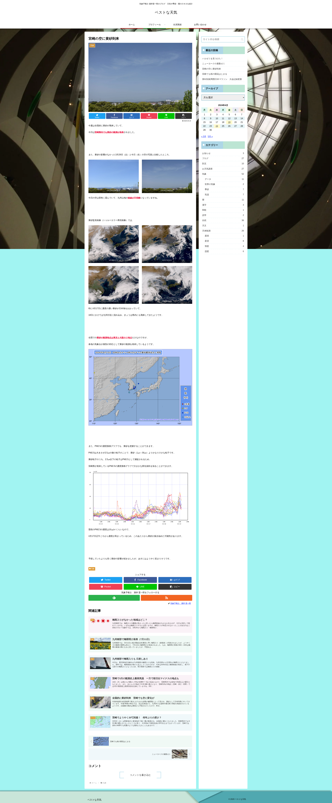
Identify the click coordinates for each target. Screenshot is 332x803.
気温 (224, 194)
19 (229, 122)
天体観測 (223, 231)
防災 (223, 163)
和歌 (223, 210)
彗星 (224, 246)
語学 (223, 215)
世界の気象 (224, 184)
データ (224, 179)
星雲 (224, 241)
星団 (224, 236)
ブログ (223, 158)
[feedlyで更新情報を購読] (114, 598)
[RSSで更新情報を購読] (166, 598)
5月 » (210, 136)
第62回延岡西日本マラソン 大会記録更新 (222, 79)
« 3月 (203, 136)
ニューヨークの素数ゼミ (213, 63)
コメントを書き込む (140, 775)
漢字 (223, 205)
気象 (92, 569)
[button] (183, 116)
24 (217, 126)
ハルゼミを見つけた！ (212, 58)
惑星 (224, 251)
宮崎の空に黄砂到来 (211, 69)
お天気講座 (223, 169)
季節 (224, 189)
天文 (223, 225)
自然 (223, 220)
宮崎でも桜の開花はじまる (214, 74)
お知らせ (223, 153)
